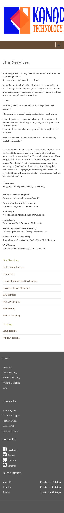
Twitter (11, 455)
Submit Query (9, 410)
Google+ (12, 460)
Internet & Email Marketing (16, 288)
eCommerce (8, 274)
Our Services (16, 62)
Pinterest (12, 465)
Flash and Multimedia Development (20, 281)
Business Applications (13, 267)
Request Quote (10, 421)
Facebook (12, 450)
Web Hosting (9, 308)
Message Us (8, 426)
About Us (7, 367)
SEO (5, 388)
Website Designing (11, 315)
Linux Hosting (10, 331)
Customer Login (10, 431)
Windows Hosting (11, 338)
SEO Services (9, 295)
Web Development (11, 302)
